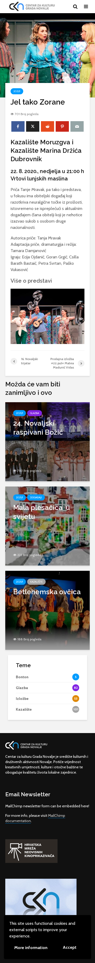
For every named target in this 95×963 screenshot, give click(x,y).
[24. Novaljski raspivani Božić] (47, 441)
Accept (70, 947)
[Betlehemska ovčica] (47, 609)
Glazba (34, 413)
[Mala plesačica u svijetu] (47, 525)
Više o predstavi (31, 281)
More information (31, 947)
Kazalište (36, 581)
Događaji (36, 497)
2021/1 (16, 91)
